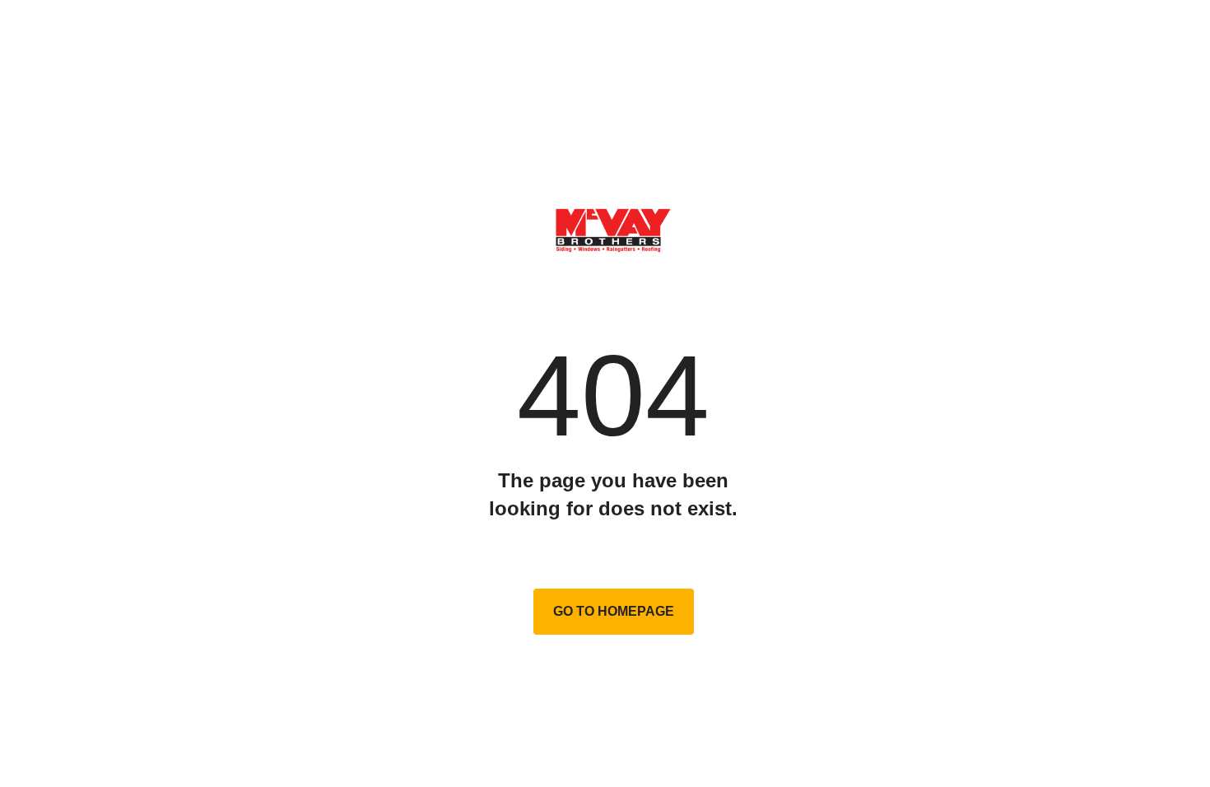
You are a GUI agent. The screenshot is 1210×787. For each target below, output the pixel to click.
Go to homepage (613, 611)
